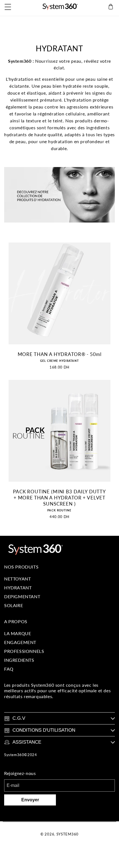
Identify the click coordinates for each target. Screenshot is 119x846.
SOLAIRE (13, 605)
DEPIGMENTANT (22, 596)
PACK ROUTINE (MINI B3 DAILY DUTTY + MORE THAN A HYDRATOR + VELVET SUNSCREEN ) (59, 498)
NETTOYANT (17, 578)
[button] (8, 6)
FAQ (9, 668)
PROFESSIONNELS (24, 651)
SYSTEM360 (67, 834)
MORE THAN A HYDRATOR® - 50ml (60, 354)
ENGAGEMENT (20, 642)
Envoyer (30, 799)
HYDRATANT (18, 587)
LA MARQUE (17, 633)
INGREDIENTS (19, 660)
